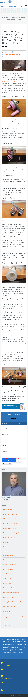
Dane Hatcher (9, 569)
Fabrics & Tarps (9, 537)
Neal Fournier (7, 52)
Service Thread (9, 564)
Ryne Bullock (8, 597)
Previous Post (6, 423)
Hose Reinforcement (11, 523)
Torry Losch (8, 578)
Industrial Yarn (9, 509)
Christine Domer (9, 606)
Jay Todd (7, 574)
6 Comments (7, 57)
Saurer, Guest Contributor (12, 602)
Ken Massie (7, 588)
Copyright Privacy (14, 695)
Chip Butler (7, 611)
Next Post (22, 423)
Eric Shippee (8, 555)
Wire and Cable (19, 54)
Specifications (9, 547)
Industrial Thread (10, 514)
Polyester (7, 542)
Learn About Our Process (13, 656)
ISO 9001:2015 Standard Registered (8, 6)
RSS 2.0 (6, 625)
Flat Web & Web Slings (11, 533)
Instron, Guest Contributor (12, 592)
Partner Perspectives (9, 54)
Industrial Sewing (10, 528)
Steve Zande (8, 560)
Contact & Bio (6, 501)
